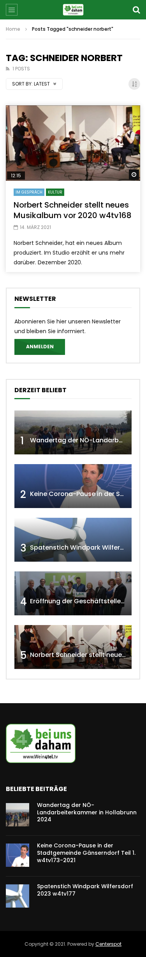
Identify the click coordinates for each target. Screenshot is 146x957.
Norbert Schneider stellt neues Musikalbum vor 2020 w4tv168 (73, 210)
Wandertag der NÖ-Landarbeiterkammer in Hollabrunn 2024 (87, 812)
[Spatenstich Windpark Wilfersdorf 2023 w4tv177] (73, 540)
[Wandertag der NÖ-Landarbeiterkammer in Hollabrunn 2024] (73, 432)
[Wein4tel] (73, 10)
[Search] (136, 9)
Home (13, 29)
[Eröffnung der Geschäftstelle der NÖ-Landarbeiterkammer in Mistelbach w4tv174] (73, 593)
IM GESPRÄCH (29, 192)
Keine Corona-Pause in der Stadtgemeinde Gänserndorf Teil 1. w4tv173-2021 (86, 853)
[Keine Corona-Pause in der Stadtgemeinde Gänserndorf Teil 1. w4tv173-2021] (73, 486)
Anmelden (40, 346)
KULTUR (55, 192)
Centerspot (108, 944)
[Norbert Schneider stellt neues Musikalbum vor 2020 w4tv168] (73, 143)
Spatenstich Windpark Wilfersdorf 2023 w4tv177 (85, 890)
